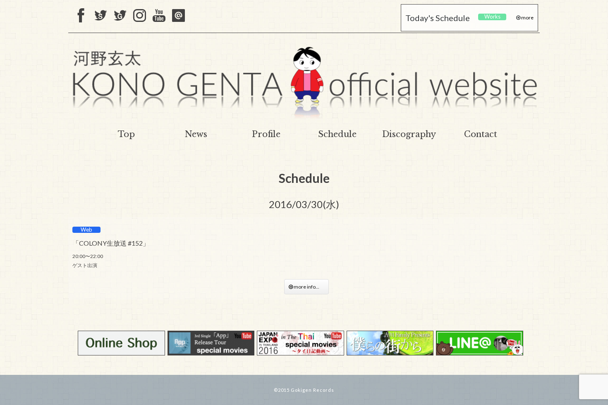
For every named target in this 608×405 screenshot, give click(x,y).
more (527, 17)
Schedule (337, 134)
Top (126, 134)
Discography (409, 134)
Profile (266, 134)
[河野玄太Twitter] (120, 16)
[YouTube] (159, 16)
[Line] (178, 16)
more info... (308, 287)
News (196, 134)
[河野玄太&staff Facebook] (81, 16)
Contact (480, 134)
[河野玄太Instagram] (139, 16)
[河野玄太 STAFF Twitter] (100, 16)
